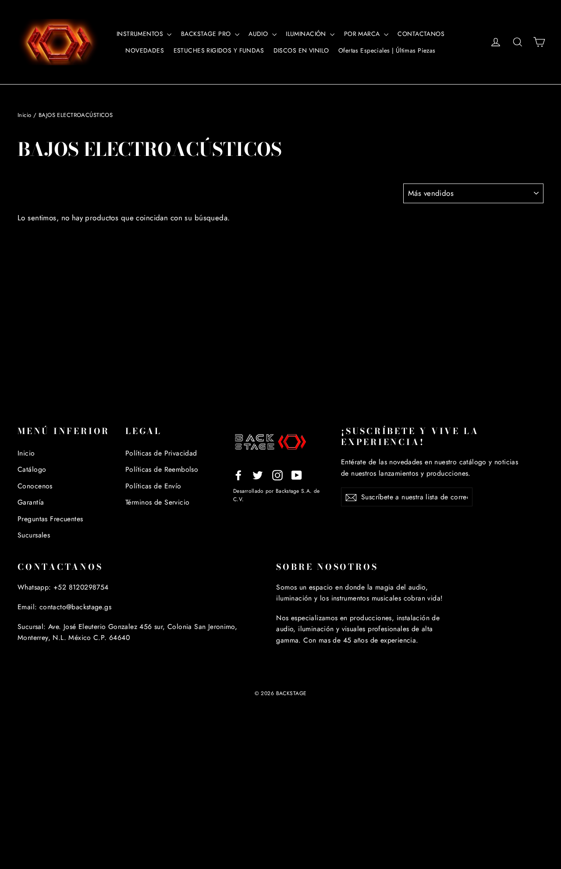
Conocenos (35, 486)
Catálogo (32, 469)
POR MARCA (363, 33)
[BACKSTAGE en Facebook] (238, 474)
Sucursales (34, 535)
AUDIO (259, 33)
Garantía (31, 502)
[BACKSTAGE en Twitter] (257, 474)
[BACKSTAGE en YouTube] (296, 474)
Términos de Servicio (157, 502)
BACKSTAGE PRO (207, 33)
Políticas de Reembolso (161, 469)
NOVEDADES (144, 50)
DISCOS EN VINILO (301, 50)
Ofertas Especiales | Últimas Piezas (387, 50)
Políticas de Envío (153, 486)
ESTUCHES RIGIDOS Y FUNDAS (219, 50)
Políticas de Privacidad (161, 453)
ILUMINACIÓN (307, 33)
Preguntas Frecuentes (50, 519)
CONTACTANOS (421, 33)
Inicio (25, 115)
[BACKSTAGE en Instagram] (277, 474)
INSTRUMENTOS (141, 33)
